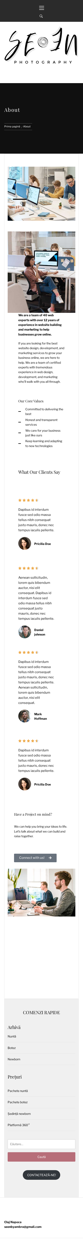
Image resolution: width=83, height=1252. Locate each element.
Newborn (14, 1059)
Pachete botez (18, 1102)
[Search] (41, 16)
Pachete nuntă (18, 1091)
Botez (12, 1048)
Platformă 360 (19, 1125)
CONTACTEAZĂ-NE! (41, 1175)
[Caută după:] (41, 1144)
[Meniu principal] (41, 5)
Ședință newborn (19, 1113)
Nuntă (12, 1036)
